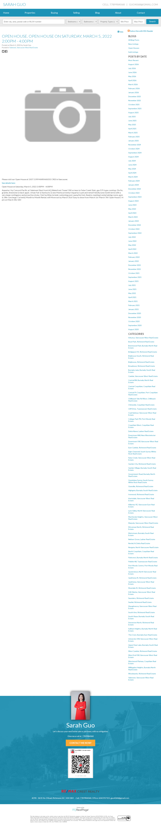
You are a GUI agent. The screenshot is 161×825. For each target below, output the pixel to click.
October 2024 (133, 149)
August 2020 (133, 329)
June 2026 (132, 72)
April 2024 (132, 173)
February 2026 (134, 88)
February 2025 (134, 137)
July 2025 (132, 116)
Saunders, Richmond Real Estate (141, 598)
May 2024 (132, 169)
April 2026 (132, 80)
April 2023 (132, 213)
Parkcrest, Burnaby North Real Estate (143, 557)
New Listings (133, 44)
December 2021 (134, 265)
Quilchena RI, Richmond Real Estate (142, 578)
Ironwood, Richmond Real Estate (141, 494)
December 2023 (134, 189)
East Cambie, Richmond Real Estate (142, 448)
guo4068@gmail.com (143, 4)
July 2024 (132, 161)
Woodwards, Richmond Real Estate (142, 674)
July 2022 (132, 237)
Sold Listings (133, 52)
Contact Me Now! (80, 743)
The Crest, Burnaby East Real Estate (142, 635)
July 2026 (132, 68)
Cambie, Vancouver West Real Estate (143, 376)
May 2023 (132, 209)
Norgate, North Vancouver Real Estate (143, 547)
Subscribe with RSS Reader (141, 31)
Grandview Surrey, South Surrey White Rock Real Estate (140, 481)
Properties (30, 12)
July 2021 (132, 285)
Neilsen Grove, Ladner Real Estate (141, 539)
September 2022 (135, 233)
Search (152, 21)
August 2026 (133, 64)
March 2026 (133, 84)
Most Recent (133, 60)
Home (6, 12)
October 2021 (133, 273)
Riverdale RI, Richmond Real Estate (142, 588)
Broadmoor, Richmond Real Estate (141, 366)
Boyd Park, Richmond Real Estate (141, 342)
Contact (141, 12)
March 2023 (133, 217)
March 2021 (133, 301)
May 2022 (132, 245)
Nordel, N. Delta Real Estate (139, 543)
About (118, 12)
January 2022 (133, 261)
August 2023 (133, 201)
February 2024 (134, 181)
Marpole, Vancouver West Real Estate (143, 523)
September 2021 (135, 277)
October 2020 (133, 321)
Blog (97, 12)
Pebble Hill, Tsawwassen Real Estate (142, 561)
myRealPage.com (80, 810)
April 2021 (132, 297)
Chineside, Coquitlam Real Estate (141, 405)
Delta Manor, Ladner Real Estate (140, 431)
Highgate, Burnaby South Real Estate (142, 490)
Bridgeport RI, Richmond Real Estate (142, 352)
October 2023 (133, 193)
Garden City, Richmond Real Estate (142, 464)
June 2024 (132, 165)
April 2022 (132, 249)
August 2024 (133, 157)
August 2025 (133, 112)
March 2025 (133, 133)
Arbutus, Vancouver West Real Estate (143, 338)
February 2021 (134, 305)
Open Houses (133, 48)
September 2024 (135, 153)
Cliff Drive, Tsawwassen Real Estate (142, 409)
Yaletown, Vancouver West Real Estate (23, 48)
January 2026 (133, 92)
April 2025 (132, 129)
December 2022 (134, 225)
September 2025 (135, 108)
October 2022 (133, 229)
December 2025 (134, 96)
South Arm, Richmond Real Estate (141, 612)
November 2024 (134, 145)
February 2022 (134, 257)
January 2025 (133, 141)
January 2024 (133, 185)
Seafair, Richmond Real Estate (140, 602)
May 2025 (132, 124)
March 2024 (133, 177)
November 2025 (134, 100)
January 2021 (133, 309)
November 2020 (134, 317)
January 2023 (133, 221)
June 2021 (132, 289)
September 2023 (135, 197)
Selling (76, 12)
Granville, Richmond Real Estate (140, 486)
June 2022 (132, 241)
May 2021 (132, 293)
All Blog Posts (133, 40)
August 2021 (133, 281)
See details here (8, 183)
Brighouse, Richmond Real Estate (141, 362)
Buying (54, 12)
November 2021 (134, 269)
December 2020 (134, 313)
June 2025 (132, 120)
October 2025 (133, 104)
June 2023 (132, 205)
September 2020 (135, 325)
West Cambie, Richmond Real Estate (142, 651)
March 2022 (133, 253)
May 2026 (132, 76)
